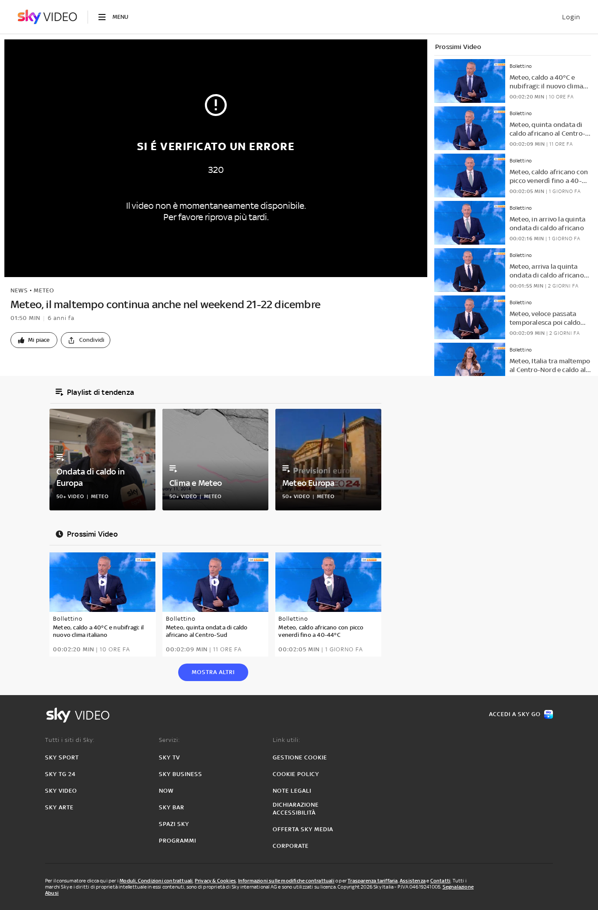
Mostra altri (213, 672)
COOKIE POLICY (296, 774)
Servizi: (169, 740)
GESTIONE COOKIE (300, 757)
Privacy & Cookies (215, 881)
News (19, 290)
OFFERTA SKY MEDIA (303, 829)
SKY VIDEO (61, 790)
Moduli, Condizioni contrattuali (156, 881)
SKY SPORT (62, 757)
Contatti (440, 881)
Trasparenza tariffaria (372, 881)
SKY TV (169, 757)
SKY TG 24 (60, 774)
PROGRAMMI (177, 840)
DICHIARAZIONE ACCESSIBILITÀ (296, 808)
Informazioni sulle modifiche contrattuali (286, 881)
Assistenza (413, 881)
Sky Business (180, 774)
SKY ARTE (59, 807)
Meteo (44, 290)
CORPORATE (291, 846)
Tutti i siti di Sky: (70, 740)
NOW (166, 790)
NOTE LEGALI (292, 790)
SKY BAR (171, 807)
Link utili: (286, 740)
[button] (34, 340)
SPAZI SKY (174, 824)
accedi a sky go (515, 714)
